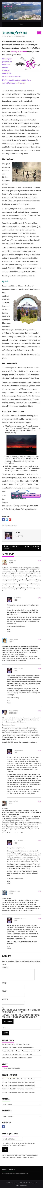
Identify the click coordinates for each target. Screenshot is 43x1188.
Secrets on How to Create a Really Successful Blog (17, 1054)
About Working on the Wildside (12, 547)
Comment (5, 967)
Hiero (17, 1185)
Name (4, 983)
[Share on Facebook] (3, 519)
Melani (11, 563)
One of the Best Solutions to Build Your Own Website (17, 1047)
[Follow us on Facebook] (3, 1126)
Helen (22, 36)
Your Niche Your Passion (32, 546)
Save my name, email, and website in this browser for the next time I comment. (21, 1011)
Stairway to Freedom (18, 51)
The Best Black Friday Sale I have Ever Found (15, 1044)
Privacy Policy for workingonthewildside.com (15, 1173)
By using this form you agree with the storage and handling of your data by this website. (21, 1016)
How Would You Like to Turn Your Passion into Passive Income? (21, 1051)
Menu (21, 24)
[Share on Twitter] (7, 519)
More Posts (19, 536)
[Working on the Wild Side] (21, 11)
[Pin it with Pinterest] (10, 519)
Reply (39, 560)
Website (5, 999)
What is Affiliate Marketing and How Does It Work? (17, 1057)
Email (5, 991)
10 (39, 33)
